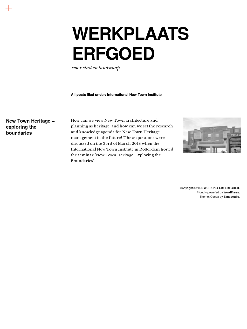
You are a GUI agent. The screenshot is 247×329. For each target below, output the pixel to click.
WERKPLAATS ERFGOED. (222, 188)
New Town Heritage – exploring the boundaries (30, 126)
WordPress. (232, 192)
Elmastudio (231, 196)
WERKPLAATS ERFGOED (130, 43)
